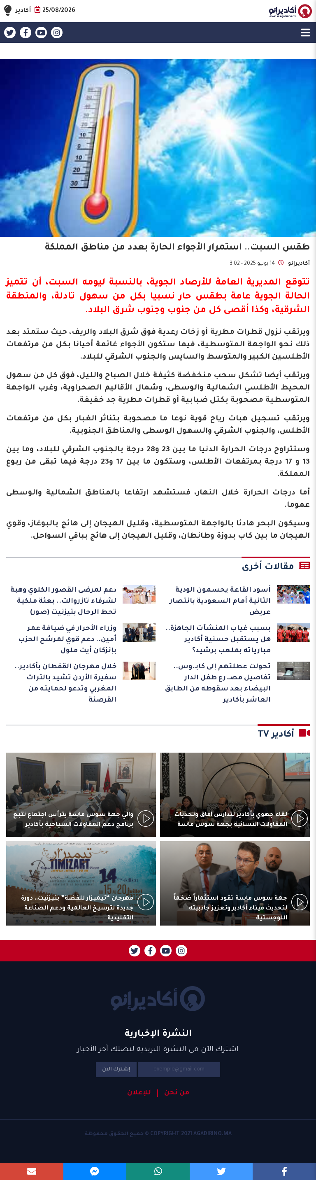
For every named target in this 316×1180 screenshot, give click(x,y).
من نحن (176, 1093)
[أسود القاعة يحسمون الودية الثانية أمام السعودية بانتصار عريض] (293, 594)
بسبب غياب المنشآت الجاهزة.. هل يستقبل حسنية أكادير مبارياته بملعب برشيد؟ (218, 640)
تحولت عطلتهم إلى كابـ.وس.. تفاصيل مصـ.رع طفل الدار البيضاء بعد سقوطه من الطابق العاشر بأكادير (218, 683)
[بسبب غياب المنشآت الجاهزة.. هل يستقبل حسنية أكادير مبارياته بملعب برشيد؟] (293, 632)
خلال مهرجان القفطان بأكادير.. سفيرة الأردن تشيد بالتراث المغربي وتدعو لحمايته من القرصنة (65, 683)
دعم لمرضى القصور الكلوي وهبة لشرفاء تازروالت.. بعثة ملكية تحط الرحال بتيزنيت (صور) (63, 601)
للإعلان (139, 1093)
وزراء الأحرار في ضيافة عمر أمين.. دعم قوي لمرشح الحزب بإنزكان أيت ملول (67, 640)
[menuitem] (173, 1093)
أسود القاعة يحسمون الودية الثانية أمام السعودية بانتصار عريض (220, 601)
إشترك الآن (116, 1070)
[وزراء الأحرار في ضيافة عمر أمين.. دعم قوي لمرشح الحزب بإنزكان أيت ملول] (139, 632)
